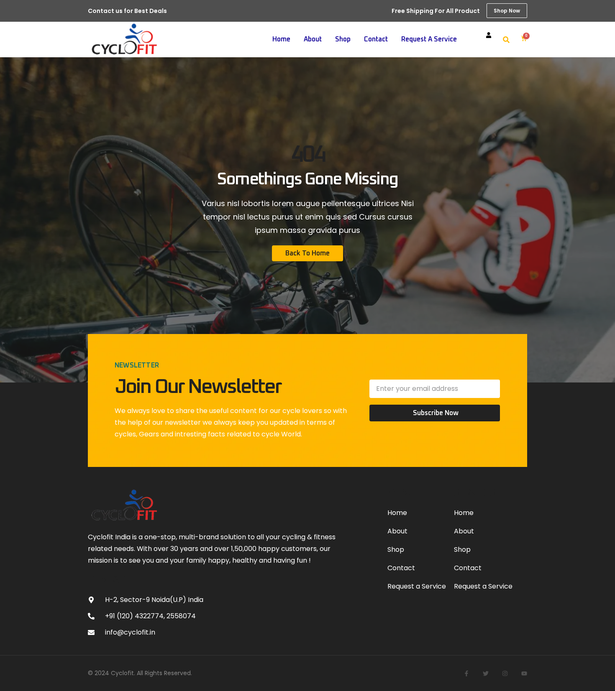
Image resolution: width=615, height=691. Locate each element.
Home (281, 39)
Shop (343, 39)
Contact (376, 39)
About (313, 39)
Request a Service (429, 39)
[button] (506, 39)
